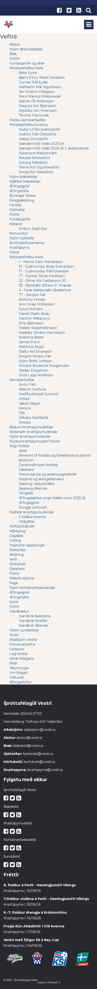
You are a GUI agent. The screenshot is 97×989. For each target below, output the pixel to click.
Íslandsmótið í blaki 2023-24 (41, 143)
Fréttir (14, 58)
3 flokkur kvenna (32, 517)
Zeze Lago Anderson (36, 375)
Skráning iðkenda (33, 488)
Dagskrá (16, 536)
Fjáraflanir (26, 469)
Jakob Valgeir (29, 403)
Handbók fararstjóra (35, 616)
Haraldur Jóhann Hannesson (42, 332)
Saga (13, 583)
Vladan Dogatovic (33, 370)
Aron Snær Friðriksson (37, 304)
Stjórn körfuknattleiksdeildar (32, 588)
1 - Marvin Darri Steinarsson (41, 262)
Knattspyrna (19, 247)
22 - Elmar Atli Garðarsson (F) (42, 280)
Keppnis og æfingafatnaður (41, 479)
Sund (13, 602)
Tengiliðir (26, 493)
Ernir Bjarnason (31, 323)
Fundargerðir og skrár (26, 63)
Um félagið (18, 673)
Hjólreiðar (17, 210)
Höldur (24, 399)
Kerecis (25, 408)
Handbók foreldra (33, 621)
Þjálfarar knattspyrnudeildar (31, 512)
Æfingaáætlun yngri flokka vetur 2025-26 (52, 498)
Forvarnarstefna (22, 644)
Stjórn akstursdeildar (26, 49)
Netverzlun (18, 233)
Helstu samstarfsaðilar (27, 120)
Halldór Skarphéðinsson (38, 328)
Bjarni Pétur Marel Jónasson (42, 77)
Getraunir (16, 649)
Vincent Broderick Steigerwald (44, 366)
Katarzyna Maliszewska (38, 153)
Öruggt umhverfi (33, 507)
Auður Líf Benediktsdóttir (39, 129)
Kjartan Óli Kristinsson (36, 101)
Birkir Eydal (28, 73)
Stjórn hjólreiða (21, 238)
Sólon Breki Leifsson (35, 361)
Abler (23, 451)
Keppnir (15, 224)
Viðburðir (16, 677)
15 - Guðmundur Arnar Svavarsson (46, 266)
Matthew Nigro (31, 347)
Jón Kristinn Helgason (37, 92)
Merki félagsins (21, 658)
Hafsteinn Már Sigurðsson (40, 87)
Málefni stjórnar (22, 578)
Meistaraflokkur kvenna (28, 125)
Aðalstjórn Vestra (23, 640)
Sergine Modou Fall (35, 356)
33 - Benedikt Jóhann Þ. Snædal (45, 285)
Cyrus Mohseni (31, 309)
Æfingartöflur (20, 682)
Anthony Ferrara (32, 299)
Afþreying (17, 531)
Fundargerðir (20, 219)
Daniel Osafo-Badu (34, 314)
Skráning (16, 554)
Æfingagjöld (19, 186)
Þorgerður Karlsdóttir (36, 172)
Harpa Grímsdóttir (33, 139)
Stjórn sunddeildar (24, 630)
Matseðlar (17, 550)
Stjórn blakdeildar (23, 177)
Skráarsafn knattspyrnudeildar (33, 432)
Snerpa (24, 422)
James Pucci (29, 342)
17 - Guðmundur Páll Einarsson (44, 271)
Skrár (13, 663)
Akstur (14, 44)
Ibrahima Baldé (31, 337)
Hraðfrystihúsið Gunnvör (38, 394)
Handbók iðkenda (33, 625)
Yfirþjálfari (27, 521)
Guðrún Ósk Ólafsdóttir (38, 134)
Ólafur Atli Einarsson (35, 351)
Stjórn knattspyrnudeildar (30, 436)
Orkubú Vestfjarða (33, 417)
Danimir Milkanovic (34, 318)
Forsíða (15, 205)
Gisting (15, 540)
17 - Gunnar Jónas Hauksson (42, 276)
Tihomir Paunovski (34, 115)
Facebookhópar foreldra (38, 465)
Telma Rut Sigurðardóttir (39, 167)
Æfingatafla (19, 191)
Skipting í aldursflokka (36, 484)
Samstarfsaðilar (21, 380)
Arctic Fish (27, 384)
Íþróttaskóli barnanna (26, 243)
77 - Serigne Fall (32, 295)
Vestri (14, 635)
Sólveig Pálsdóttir (33, 162)
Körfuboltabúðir (22, 526)
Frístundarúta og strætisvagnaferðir (48, 474)
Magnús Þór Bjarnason (37, 106)
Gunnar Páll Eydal (33, 82)
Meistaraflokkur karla (26, 68)
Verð (13, 559)
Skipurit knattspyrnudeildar (31, 427)
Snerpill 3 (54, 982)
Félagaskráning (21, 200)
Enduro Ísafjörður (33, 229)
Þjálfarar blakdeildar (25, 181)
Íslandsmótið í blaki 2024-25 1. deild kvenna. (54, 148)
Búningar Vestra (22, 195)
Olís (22, 413)
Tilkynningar (19, 668)
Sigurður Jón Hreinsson (38, 110)
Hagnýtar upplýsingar (27, 545)
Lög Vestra (18, 654)
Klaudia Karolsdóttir (34, 158)
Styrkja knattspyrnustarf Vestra (34, 441)
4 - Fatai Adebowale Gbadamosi (45, 290)
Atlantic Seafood (32, 389)
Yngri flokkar (19, 446)
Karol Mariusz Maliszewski (40, 96)
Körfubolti (17, 564)
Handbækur (19, 611)
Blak (12, 54)
